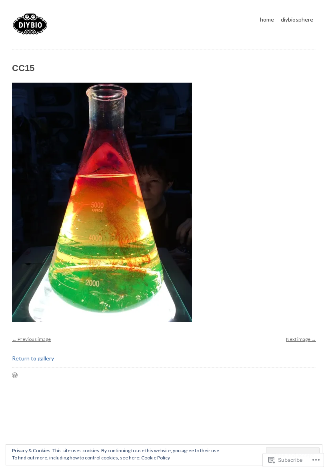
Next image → (301, 339)
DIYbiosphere (297, 19)
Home (267, 19)
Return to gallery (33, 358)
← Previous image (31, 339)
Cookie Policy (155, 458)
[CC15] (102, 326)
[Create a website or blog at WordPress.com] (15, 375)
